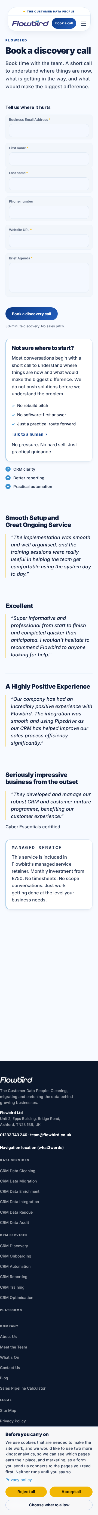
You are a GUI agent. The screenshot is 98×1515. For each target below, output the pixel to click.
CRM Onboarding (15, 1256)
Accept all (71, 1491)
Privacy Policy (13, 1421)
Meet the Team (13, 1347)
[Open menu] (83, 23)
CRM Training (12, 1287)
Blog (4, 1378)
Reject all (26, 1491)
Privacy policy (18, 1479)
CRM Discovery (14, 1245)
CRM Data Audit (14, 1222)
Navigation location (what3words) (32, 1147)
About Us (8, 1336)
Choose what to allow (49, 1505)
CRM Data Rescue (16, 1212)
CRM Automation (15, 1266)
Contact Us (10, 1367)
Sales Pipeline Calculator (22, 1388)
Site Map (8, 1410)
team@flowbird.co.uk (50, 1134)
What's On (9, 1357)
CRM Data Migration (18, 1181)
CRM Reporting (13, 1276)
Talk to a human (29, 434)
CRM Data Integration (19, 1201)
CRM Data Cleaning (17, 1170)
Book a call (64, 23)
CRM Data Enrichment (19, 1191)
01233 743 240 (13, 1134)
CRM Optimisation (16, 1297)
